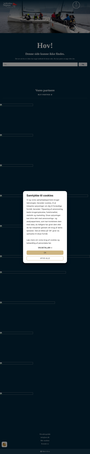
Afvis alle (45, 258)
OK (45, 253)
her (49, 243)
